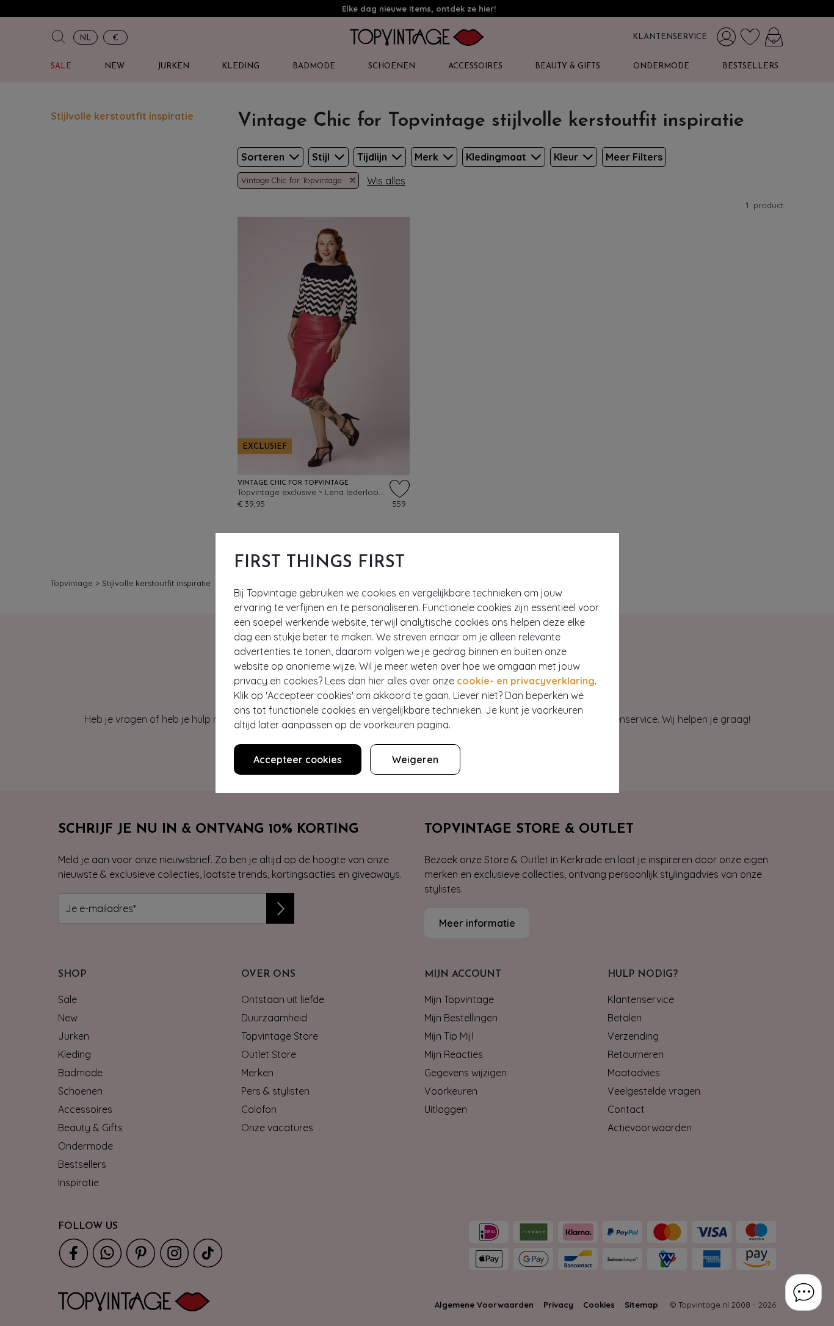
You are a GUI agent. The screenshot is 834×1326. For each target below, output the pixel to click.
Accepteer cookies (297, 759)
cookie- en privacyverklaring (526, 681)
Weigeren (415, 759)
